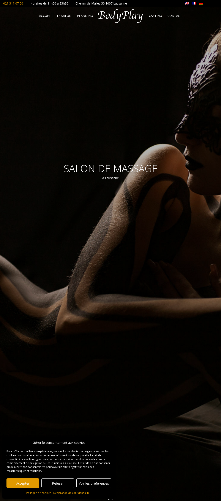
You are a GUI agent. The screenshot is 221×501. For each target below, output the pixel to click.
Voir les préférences (94, 483)
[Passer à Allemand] (201, 3)
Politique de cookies (38, 493)
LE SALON (64, 16)
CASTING (155, 16)
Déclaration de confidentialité (71, 493)
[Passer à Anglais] (187, 3)
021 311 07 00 (13, 3)
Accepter (23, 483)
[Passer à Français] (194, 3)
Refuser (58, 483)
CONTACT (174, 16)
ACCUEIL (45, 16)
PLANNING (85, 16)
